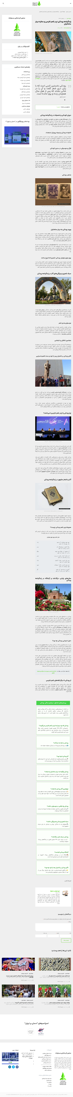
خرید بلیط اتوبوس (22, 52)
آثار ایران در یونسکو (61, 973)
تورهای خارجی (26, 112)
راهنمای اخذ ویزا (26, 103)
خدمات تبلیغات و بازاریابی (47, 1053)
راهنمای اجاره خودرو (25, 98)
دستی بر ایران (68, 11)
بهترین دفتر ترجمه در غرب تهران (19, 56)
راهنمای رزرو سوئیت (25, 80)
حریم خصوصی (48, 1080)
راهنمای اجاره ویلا (26, 83)
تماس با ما (49, 1086)
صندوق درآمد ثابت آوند (26, 1053)
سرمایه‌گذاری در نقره (27, 1055)
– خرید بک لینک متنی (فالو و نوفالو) (44, 1057)
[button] (70, 3)
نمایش (58, 107)
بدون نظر (59, 27)
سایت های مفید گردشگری (46, 1078)
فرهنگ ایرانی (62, 11)
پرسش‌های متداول (48, 1070)
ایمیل (57, 933)
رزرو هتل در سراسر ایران (21, 54)
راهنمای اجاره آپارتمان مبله (23, 77)
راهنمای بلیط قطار (25, 92)
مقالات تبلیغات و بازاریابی (47, 1066)
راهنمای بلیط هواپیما (25, 89)
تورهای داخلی (26, 109)
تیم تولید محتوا (55, 891)
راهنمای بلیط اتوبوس (25, 95)
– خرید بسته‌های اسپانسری (46, 1061)
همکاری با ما (49, 1082)
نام (70, 933)
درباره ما (50, 1084)
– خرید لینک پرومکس (47, 1062)
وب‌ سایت (45, 933)
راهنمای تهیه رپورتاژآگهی (47, 1068)
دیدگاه (69, 922)
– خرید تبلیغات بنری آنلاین (46, 1059)
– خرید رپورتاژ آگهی (47, 1055)
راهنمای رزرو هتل (26, 75)
